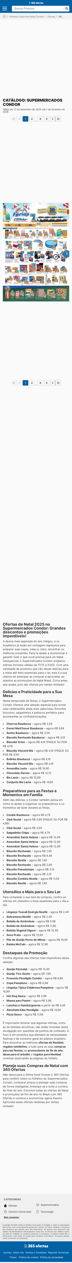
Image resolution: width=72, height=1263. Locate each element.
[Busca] (66, 8)
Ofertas (51, 16)
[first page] (14, 119)
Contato (7, 1252)
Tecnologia (47, 1211)
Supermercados (50, 1204)
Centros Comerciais (20, 1211)
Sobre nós (18, 1252)
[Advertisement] (36, 56)
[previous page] (19, 119)
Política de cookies (29, 1257)
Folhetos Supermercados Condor (26, 16)
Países (13, 1257)
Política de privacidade (51, 1257)
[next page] (52, 119)
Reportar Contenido (58, 1252)
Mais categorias (11, 1217)
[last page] (58, 119)
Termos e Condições (36, 1252)
